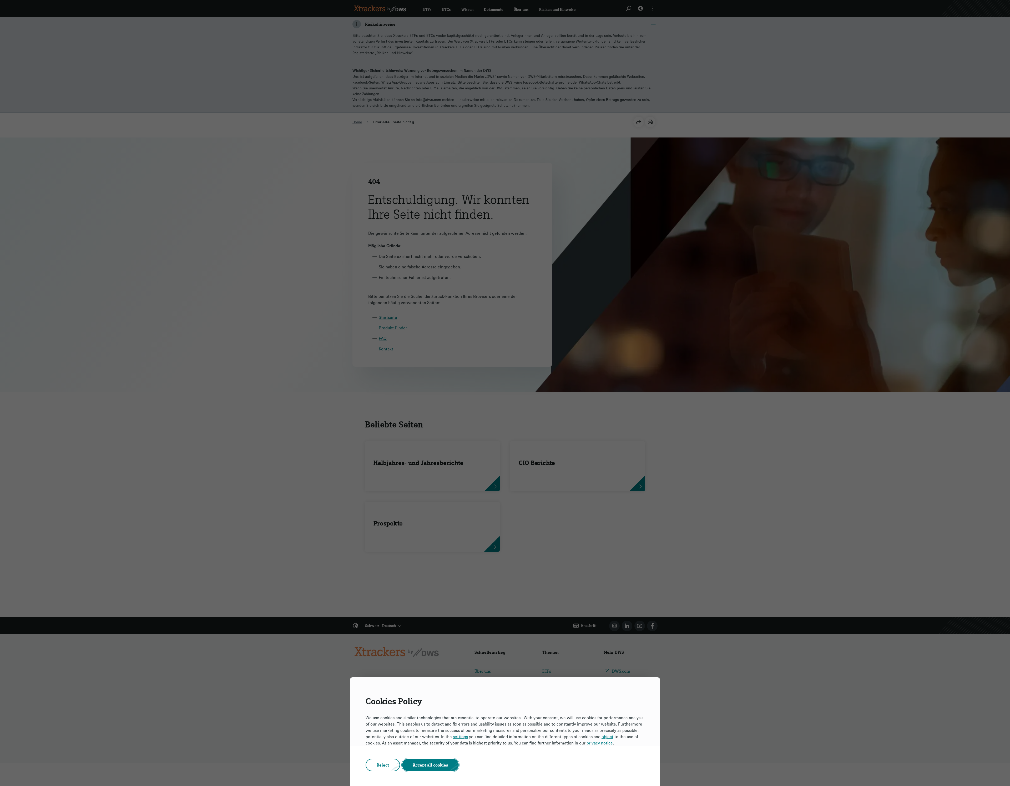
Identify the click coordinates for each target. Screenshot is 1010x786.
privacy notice (600, 743)
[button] (383, 765)
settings (460, 736)
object (607, 736)
